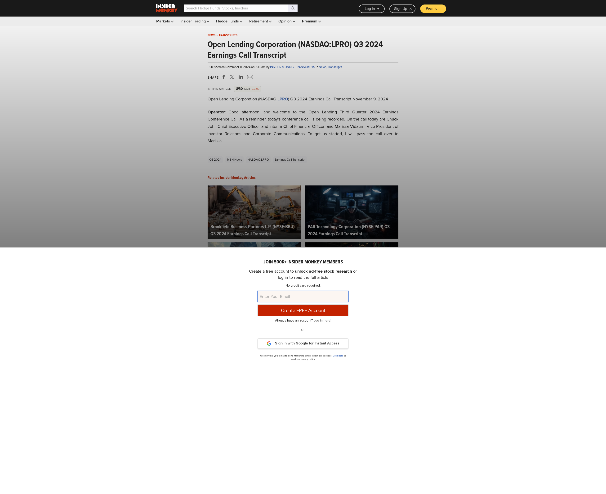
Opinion (285, 21)
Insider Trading (193, 21)
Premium (433, 8)
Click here (338, 355)
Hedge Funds (228, 21)
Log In (370, 8)
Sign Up (400, 8)
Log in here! (322, 320)
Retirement (259, 21)
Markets (163, 21)
